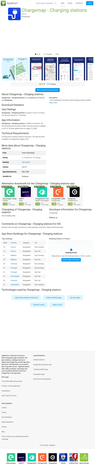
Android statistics (39, 360)
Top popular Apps (39, 374)
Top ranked (26, 162)
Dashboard (79, 3)
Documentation (7, 417)
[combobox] (45, 3)
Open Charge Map (84, 463)
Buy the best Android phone (42, 379)
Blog (3, 432)
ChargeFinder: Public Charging (58, 199)
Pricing (70, 3)
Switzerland (15, 276)
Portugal (14, 268)
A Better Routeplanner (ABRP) (73, 463)
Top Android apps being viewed (12, 381)
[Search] (55, 3)
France (13, 247)
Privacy (4, 412)
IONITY (21, 199)
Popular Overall (38, 305)
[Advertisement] (47, 37)
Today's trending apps (54, 298)
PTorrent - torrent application (11, 386)
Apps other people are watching (26, 298)
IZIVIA (63, 463)
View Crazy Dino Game (9, 395)
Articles (4, 427)
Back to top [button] (90, 446)
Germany (14, 264)
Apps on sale (57, 305)
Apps (62, 3)
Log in (90, 3)
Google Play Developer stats (42, 364)
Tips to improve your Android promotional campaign (15, 438)
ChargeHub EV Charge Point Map (42, 199)
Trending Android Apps (40, 369)
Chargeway (72, 199)
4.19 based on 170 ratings (31, 158)
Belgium (14, 255)
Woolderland (6, 391)
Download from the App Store (48, 90)
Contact (4, 407)
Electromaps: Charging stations (9, 199)
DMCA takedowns (7, 422)
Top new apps (75, 298)
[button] (71, 217)
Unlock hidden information (71, 260)
